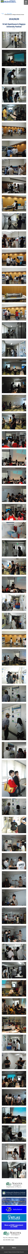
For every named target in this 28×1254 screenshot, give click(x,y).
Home (3, 13)
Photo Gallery (9, 13)
